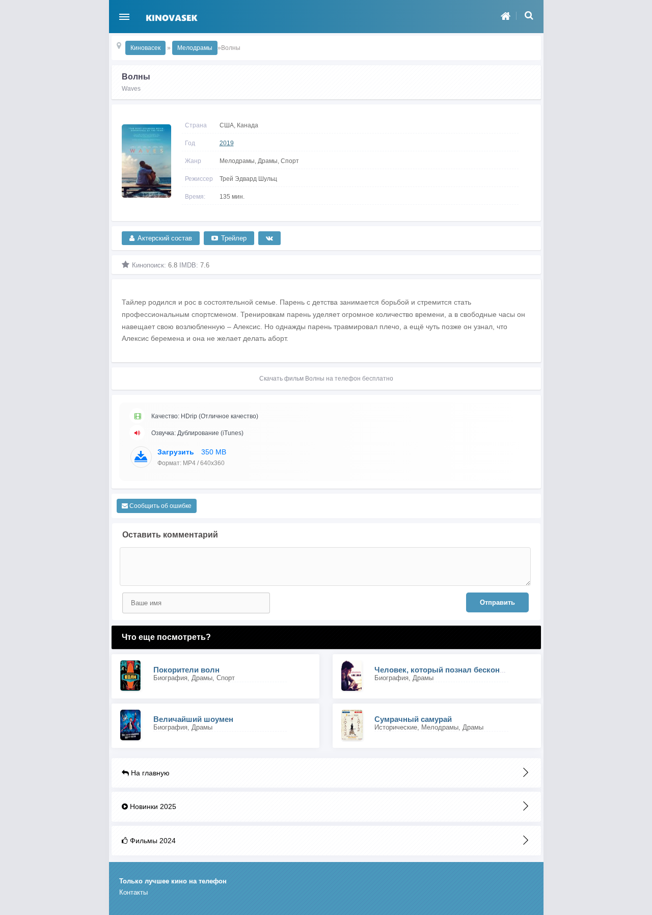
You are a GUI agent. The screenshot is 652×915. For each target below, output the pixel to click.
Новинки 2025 (152, 806)
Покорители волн (186, 669)
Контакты (133, 892)
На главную (149, 773)
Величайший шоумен (193, 719)
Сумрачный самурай (413, 719)
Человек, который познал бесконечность (452, 669)
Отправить (497, 602)
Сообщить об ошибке (160, 505)
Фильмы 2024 (152, 841)
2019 (227, 143)
